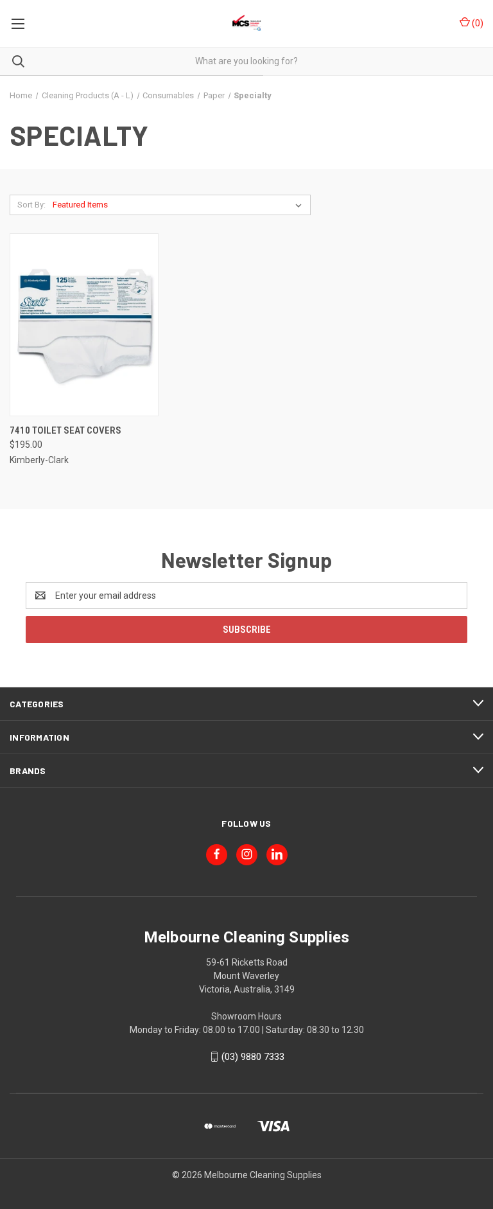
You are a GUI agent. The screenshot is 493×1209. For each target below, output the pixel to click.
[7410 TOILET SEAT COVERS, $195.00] (84, 325)
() (476, 23)
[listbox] (180, 205)
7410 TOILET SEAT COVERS (65, 430)
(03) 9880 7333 (252, 1057)
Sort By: (31, 204)
